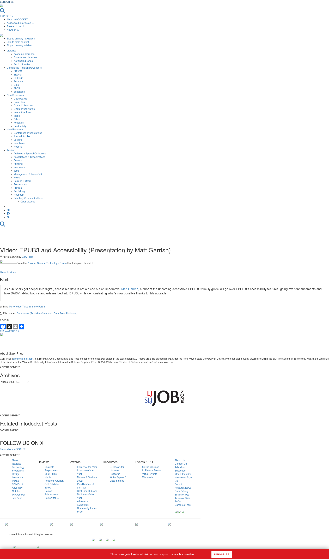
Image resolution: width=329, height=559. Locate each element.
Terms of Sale (182, 498)
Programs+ (18, 470)
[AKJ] (51, 524)
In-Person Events (151, 470)
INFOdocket (18, 494)
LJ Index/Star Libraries (117, 468)
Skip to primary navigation (21, 38)
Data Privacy (181, 491)
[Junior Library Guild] (101, 524)
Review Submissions (51, 492)
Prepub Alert (51, 470)
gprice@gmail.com (23, 358)
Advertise (180, 467)
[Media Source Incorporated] (6, 524)
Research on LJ (15, 26)
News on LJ (13, 29)
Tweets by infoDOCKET (13, 449)
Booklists (49, 467)
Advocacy (17, 487)
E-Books (4, 331)
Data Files (59, 313)
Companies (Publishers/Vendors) (34, 313)
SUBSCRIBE (7, 1)
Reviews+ (17, 463)
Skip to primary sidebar (19, 45)
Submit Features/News (183, 485)
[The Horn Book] (71, 524)
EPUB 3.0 (14, 331)
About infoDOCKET (17, 19)
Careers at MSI (183, 504)
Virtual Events (149, 473)
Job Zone (17, 498)
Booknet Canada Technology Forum (47, 263)
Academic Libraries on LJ (20, 23)
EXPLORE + (6, 16)
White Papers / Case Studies (118, 478)
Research (115, 473)
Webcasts (147, 477)
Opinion (16, 491)
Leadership (18, 477)
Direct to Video (8, 272)
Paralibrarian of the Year (85, 485)
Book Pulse (51, 473)
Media (48, 477)
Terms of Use (182, 494)
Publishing (71, 313)
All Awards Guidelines (83, 502)
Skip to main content (18, 42)
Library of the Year (87, 467)
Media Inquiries (183, 474)
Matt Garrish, (129, 289)
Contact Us (181, 463)
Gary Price (27, 256)
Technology (18, 467)
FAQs (178, 501)
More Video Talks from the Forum (27, 306)
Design (16, 474)
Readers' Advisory (54, 480)
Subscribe (180, 470)
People (16, 480)
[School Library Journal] (169, 524)
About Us (180, 460)
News (15, 460)
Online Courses (150, 467)
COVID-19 (17, 484)
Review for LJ (52, 497)
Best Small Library (87, 491)
